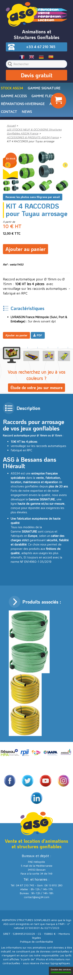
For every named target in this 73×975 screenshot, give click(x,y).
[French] (22, 56)
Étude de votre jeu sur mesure (36, 387)
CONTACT (9, 111)
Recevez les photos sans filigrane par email (32, 197)
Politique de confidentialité (36, 941)
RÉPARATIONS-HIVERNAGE (23, 104)
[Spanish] (51, 56)
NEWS (27, 111)
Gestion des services (61, 969)
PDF (39, 335)
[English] (31, 56)
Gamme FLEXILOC (46, 96)
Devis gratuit (36, 75)
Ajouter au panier (25, 249)
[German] (41, 56)
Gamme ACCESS (14, 96)
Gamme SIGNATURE (44, 88)
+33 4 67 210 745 (40, 46)
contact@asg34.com (36, 897)
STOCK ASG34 (12, 88)
